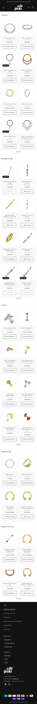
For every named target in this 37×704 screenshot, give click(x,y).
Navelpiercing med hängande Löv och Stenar (10, 216)
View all (18, 151)
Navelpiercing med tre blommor (27, 249)
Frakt (6, 662)
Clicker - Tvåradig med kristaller (27, 71)
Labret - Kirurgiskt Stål (27, 328)
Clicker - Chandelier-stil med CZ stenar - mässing (27, 137)
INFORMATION (8, 625)
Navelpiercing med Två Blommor (27, 216)
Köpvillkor (7, 655)
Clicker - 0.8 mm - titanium (9, 104)
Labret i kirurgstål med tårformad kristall (10, 361)
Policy (6, 659)
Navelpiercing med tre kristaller (27, 182)
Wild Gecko (15, 702)
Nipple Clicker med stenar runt (9, 584)
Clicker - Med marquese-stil (10, 137)
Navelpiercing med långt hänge (10, 182)
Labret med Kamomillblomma (9, 394)
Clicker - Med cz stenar (9, 38)
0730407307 (15, 679)
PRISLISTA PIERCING (9, 613)
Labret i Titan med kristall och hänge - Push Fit (27, 394)
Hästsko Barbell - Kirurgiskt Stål (10, 507)
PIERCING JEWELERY (9, 609)
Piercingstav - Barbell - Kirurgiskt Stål (9, 550)
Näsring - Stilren (10, 474)
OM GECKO (7, 629)
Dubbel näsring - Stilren (27, 474)
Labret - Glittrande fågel (10, 328)
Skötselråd (7, 639)
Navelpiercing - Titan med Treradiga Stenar (9, 249)
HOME (5, 605)
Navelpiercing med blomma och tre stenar (9, 283)
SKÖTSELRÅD (7, 617)
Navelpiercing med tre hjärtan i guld (27, 283)
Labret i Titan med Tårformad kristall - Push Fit (27, 429)
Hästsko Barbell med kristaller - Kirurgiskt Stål (27, 507)
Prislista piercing (9, 643)
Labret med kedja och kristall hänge (9, 428)
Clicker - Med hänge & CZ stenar (10, 71)
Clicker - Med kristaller (27, 104)
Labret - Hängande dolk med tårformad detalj (27, 361)
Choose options (10, 46)
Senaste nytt (8, 646)
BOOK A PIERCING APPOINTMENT (13, 621)
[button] (4, 7)
